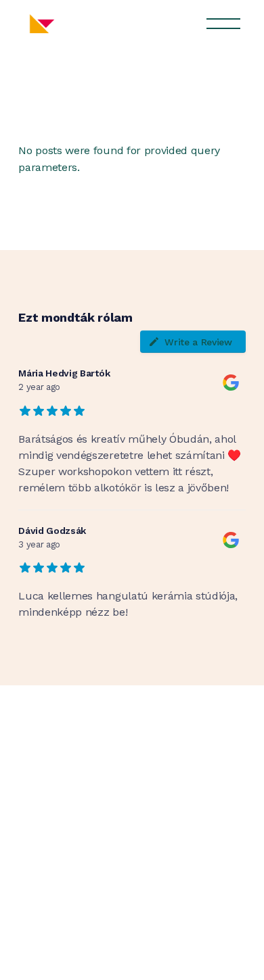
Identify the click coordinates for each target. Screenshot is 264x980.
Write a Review (198, 342)
